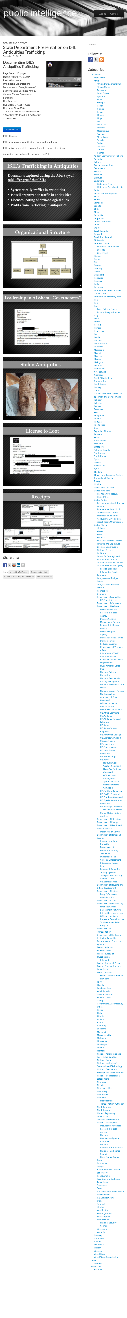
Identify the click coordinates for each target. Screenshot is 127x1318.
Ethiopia (101, 102)
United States (100, 524)
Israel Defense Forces (107, 308)
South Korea (100, 456)
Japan (96, 318)
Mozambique (103, 130)
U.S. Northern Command (111, 790)
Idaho (100, 1013)
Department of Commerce (109, 603)
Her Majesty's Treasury (107, 493)
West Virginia (103, 1216)
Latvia (97, 337)
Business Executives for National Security (108, 548)
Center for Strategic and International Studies (108, 558)
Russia (97, 437)
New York (101, 1097)
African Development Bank (109, 83)
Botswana (101, 90)
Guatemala (99, 274)
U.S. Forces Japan (108, 747)
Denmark (98, 234)
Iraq (96, 302)
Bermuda (98, 177)
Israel (96, 305)
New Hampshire (104, 1088)
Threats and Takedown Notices (108, 474)
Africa (96, 80)
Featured (98, 1263)
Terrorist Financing (44, 576)
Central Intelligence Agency (110, 565)
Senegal (101, 133)
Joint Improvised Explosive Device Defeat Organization (111, 659)
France (97, 259)
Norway (97, 387)
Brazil (96, 196)
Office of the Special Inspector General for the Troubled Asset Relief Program (112, 921)
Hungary (98, 280)
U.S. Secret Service (108, 881)
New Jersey (102, 1091)
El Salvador (99, 240)
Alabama (101, 528)
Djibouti (101, 96)
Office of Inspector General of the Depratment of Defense (111, 706)
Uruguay (98, 1235)
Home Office (103, 496)
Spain (96, 459)
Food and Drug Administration (104, 989)
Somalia (101, 140)
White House (103, 1219)
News (93, 1260)
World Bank (99, 1253)
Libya (99, 118)
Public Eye (96, 1266)
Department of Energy (107, 822)
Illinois (100, 1016)
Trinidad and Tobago (104, 478)
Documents (96, 74)
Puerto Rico (99, 424)
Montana (101, 1050)
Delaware (101, 593)
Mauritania (102, 124)
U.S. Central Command (110, 737)
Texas (99, 1188)
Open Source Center (109, 1156)
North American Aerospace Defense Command (109, 697)
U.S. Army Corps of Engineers (108, 730)
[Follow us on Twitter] (96, 59)
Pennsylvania (103, 1175)
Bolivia (97, 190)
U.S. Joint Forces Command (107, 752)
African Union (103, 86)
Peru (96, 412)
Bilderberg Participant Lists (110, 186)
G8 (95, 262)
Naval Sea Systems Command (112, 770)
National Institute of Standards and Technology (109, 1065)
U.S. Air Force (106, 715)
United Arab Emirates (104, 487)
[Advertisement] (59, 591)
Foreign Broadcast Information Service (109, 570)
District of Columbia (106, 937)
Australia (98, 158)
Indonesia (98, 287)
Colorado (101, 575)
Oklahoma (102, 1163)
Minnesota (102, 1041)
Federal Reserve (104, 972)
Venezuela (99, 1244)
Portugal (98, 421)
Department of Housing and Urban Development (110, 886)
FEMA (99, 981)
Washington (103, 1210)
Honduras (98, 277)
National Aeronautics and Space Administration (109, 1055)
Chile (96, 208)
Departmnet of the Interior (109, 934)
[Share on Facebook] (5, 565)
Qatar (96, 427)
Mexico (97, 359)
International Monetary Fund (107, 296)
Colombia (98, 215)
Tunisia (100, 149)
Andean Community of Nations (108, 155)
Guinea (100, 108)
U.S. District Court (105, 1197)
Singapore (99, 446)
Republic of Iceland (103, 431)
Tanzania (101, 146)
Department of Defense (108, 606)
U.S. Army (104, 725)
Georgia (97, 265)
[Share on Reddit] (14, 565)
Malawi (97, 352)
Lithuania (98, 346)
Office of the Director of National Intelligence (108, 1121)
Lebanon (98, 340)
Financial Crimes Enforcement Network (110, 908)
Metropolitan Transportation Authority (112, 1102)
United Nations (101, 499)
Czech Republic (101, 230)
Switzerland (99, 465)
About (102, 13)
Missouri (101, 1047)
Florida (100, 984)
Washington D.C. (105, 1213)
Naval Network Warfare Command (112, 764)
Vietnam (98, 1250)
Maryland (101, 1031)
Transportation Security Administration (111, 877)
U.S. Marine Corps (108, 756)
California (101, 553)
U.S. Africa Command (109, 712)
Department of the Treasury (110, 903)
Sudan (100, 143)
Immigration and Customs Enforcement (110, 858)
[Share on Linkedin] (18, 565)
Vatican (97, 1241)
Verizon (97, 1247)
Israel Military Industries (108, 312)
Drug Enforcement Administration (108, 896)
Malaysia (98, 356)
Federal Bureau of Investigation (105, 955)
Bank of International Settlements (104, 167)
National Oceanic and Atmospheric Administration (110, 1071)
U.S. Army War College (110, 734)
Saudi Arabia (100, 440)
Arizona (100, 534)
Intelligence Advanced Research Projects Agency (110, 1128)
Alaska (100, 531)
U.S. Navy (104, 759)
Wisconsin (102, 1228)
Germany (98, 268)
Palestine (98, 402)
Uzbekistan (99, 1238)
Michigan (98, 362)
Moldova (98, 365)
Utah (99, 1200)
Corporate (98, 218)
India (96, 284)
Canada (97, 205)
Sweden (97, 462)
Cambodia (98, 202)
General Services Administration (105, 996)
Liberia (100, 115)
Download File (12, 129)
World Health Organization (110, 521)
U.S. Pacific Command (110, 794)
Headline (98, 1269)
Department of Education (109, 819)
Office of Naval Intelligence (110, 777)
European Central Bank (108, 246)
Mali (99, 121)
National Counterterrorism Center (111, 1146)
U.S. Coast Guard (108, 740)
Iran (96, 299)
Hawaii (100, 1009)
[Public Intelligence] (40, 13)
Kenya (100, 112)
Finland (97, 255)
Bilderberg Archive (106, 183)
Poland (97, 418)
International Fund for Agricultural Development (109, 517)
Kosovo (97, 324)
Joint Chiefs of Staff (109, 653)
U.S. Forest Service (108, 600)
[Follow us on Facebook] (90, 59)
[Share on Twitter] (9, 565)
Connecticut (102, 590)
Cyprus (97, 227)
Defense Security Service (111, 637)
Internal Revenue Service (111, 912)
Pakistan (98, 399)
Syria (96, 468)
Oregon (100, 1166)
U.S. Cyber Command (113, 809)
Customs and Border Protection (109, 842)
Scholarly (98, 443)
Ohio (99, 1160)
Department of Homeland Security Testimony (109, 850)
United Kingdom (102, 490)
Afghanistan (99, 77)
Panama (97, 406)
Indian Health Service (110, 831)
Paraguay (98, 409)
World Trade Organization (106, 1257)
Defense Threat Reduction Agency (108, 642)
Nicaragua (98, 374)
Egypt (100, 99)
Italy (96, 315)
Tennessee (102, 1185)
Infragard (104, 959)
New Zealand (100, 371)
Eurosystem (102, 252)
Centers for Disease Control (110, 562)
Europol (101, 249)
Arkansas (101, 537)
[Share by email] (23, 565)
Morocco (101, 127)
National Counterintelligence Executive (109, 1138)
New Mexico (102, 1094)
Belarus (97, 171)
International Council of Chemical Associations (108, 511)
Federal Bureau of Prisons (109, 962)
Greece (97, 271)
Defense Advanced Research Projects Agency (108, 612)
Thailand (98, 471)
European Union (101, 243)
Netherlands (99, 368)
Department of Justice (107, 891)
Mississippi (102, 1044)
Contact (114, 13)
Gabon (100, 105)
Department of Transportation (104, 930)
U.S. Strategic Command (111, 806)
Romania (98, 434)
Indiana (100, 1019)
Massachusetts (104, 1034)
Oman (97, 390)
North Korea (100, 384)
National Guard (104, 1059)
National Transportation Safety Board (108, 1077)
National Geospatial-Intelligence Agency (110, 680)
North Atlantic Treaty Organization (104, 379)
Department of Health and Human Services (109, 827)
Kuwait (97, 327)
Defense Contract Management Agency (110, 620)
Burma (97, 199)
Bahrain (97, 162)
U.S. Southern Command (111, 797)
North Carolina (104, 1106)
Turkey (97, 481)
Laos (96, 334)
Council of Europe (102, 221)
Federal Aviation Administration (105, 949)
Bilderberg (99, 180)
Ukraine (97, 484)
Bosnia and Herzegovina (105, 193)
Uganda (100, 152)
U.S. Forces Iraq (107, 743)
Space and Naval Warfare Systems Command (111, 784)
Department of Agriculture (109, 596)
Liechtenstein (100, 343)
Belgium (98, 174)
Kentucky (101, 1025)
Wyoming (101, 1232)
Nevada (100, 1084)
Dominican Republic (103, 237)
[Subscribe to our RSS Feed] (101, 59)
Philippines (99, 415)
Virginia (101, 1206)
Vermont (101, 1203)
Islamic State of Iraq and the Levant (19, 576)
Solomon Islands (102, 449)
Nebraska (101, 1081)
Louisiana (101, 1028)
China (96, 212)
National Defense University (108, 674)
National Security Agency (112, 690)
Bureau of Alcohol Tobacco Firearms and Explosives (109, 542)
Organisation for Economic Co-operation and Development (108, 395)
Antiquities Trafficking (19, 572)
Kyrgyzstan (99, 331)
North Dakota (103, 1109)
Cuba (96, 224)
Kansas (100, 1022)
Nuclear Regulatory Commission (106, 1115)
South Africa (99, 453)
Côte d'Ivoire (103, 93)
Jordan (97, 321)
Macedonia (99, 349)
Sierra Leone (103, 137)
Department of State (15, 43)
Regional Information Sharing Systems (110, 871)
